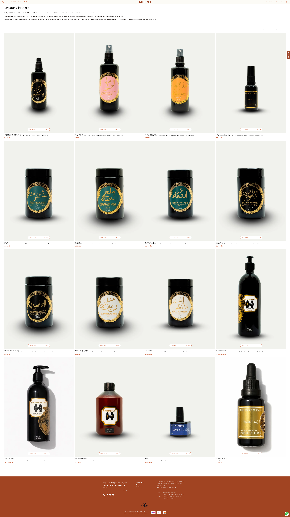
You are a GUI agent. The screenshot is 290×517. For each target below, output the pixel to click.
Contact (138, 486)
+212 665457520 (167, 490)
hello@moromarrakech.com (169, 492)
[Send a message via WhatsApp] (286, 513)
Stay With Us (269, 2)
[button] (3, 2)
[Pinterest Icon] (110, 495)
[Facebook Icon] (107, 495)
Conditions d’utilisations (142, 513)
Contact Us (279, 2)
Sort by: (259, 30)
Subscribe (125, 490)
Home (137, 484)
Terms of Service (131, 513)
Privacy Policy (139, 488)
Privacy (124, 513)
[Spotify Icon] (113, 495)
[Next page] (149, 470)
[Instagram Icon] (104, 495)
